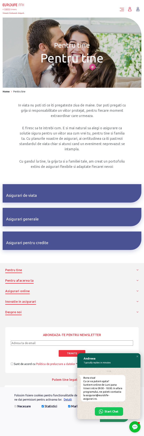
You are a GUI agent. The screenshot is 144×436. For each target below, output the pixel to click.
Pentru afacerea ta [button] (19, 280)
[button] (137, 356)
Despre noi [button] (13, 312)
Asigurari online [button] (17, 291)
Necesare (24, 406)
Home (6, 91)
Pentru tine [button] (13, 270)
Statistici (51, 406)
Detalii (68, 399)
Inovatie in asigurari (20, 301)
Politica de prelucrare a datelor (55, 363)
